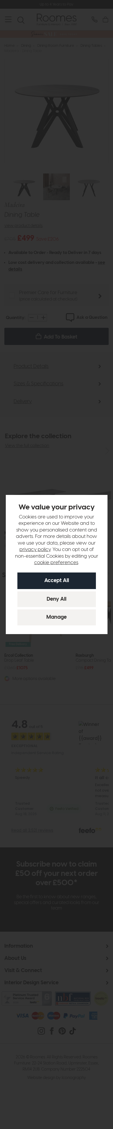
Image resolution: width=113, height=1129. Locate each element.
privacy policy (34, 549)
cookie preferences (56, 562)
